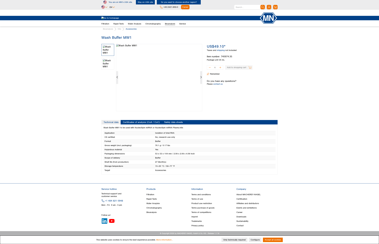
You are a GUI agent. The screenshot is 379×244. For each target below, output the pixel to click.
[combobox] (249, 7)
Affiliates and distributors (247, 203)
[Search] (262, 7)
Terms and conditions (201, 194)
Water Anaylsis (153, 203)
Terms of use (197, 199)
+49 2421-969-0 (170, 7)
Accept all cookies (273, 240)
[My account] (269, 7)
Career (239, 212)
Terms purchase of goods (203, 208)
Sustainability (242, 221)
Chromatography (154, 208)
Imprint (194, 216)
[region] (152, 75)
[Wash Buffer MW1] (159, 77)
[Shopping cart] (275, 7)
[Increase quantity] (220, 67)
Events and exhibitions (246, 208)
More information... (164, 240)
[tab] (111, 122)
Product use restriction (201, 203)
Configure (255, 240)
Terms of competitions (201, 212)
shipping (221, 50)
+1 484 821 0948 (114, 200)
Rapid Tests (151, 199)
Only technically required (234, 240)
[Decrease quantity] (210, 67)
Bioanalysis (151, 212)
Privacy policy (197, 225)
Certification (241, 199)
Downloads (241, 216)
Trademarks (196, 221)
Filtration (150, 194)
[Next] (201, 77)
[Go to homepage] (180, 18)
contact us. (218, 84)
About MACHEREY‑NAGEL (248, 194)
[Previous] (117, 77)
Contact (240, 225)
